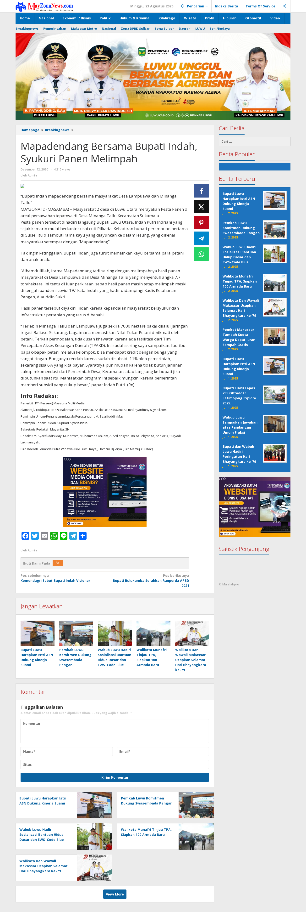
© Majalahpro (229, 584)
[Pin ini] (201, 222)
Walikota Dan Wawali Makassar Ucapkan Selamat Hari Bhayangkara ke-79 (190, 659)
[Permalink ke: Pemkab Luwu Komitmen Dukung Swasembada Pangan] (76, 633)
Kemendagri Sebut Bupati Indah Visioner (55, 578)
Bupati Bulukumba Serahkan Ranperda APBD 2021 (151, 580)
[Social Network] (284, 6)
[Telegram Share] (201, 238)
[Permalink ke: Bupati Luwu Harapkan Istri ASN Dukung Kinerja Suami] (38, 633)
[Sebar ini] (201, 191)
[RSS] (58, 563)
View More (115, 894)
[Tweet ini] (201, 206)
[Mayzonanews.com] (44, 6)
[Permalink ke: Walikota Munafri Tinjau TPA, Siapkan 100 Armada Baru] (153, 633)
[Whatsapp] (201, 254)
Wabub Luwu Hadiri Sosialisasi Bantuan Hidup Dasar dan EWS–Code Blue (41, 834)
